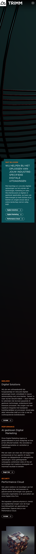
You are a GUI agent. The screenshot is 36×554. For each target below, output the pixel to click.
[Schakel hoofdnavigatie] (32, 3)
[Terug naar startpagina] (11, 3)
